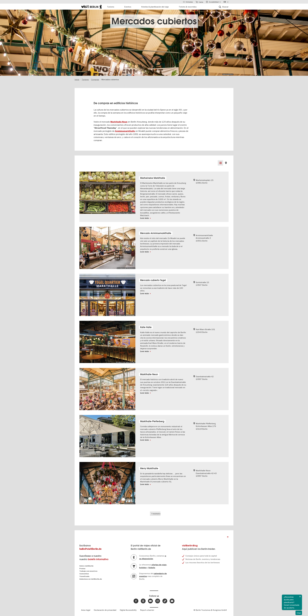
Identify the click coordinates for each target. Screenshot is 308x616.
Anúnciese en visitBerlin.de (90, 579)
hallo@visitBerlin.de (90, 548)
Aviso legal (85, 610)
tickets (151, 567)
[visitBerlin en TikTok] (164, 601)
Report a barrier (147, 610)
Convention (84, 574)
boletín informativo (98, 559)
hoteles (143, 567)
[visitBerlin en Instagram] (157, 601)
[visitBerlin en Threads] (143, 601)
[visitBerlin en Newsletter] (172, 601)
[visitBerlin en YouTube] (150, 601)
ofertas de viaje (159, 565)
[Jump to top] (228, 537)
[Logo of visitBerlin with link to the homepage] (91, 6)
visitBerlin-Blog (190, 545)
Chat (299, 613)
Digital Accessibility (128, 610)
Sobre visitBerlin (86, 566)
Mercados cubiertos (154, 21)
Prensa (82, 569)
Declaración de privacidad (105, 610)
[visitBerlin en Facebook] (136, 601)
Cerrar (300, 596)
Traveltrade (84, 576)
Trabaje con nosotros (88, 571)
